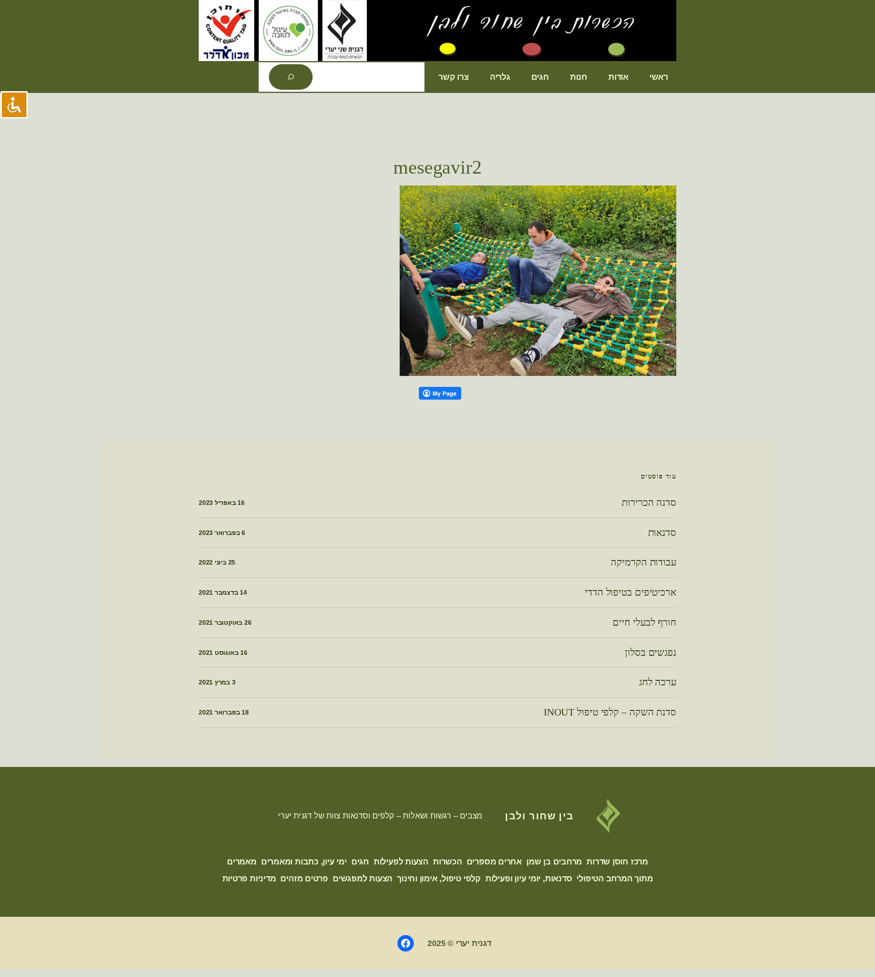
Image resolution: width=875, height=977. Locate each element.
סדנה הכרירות (649, 502)
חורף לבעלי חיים (644, 622)
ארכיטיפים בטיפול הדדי (630, 592)
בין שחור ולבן (539, 815)
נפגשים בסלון (650, 652)
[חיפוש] (291, 77)
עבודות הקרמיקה (643, 562)
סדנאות (662, 532)
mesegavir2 (437, 167)
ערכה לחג (657, 682)
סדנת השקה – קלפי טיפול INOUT (610, 712)
